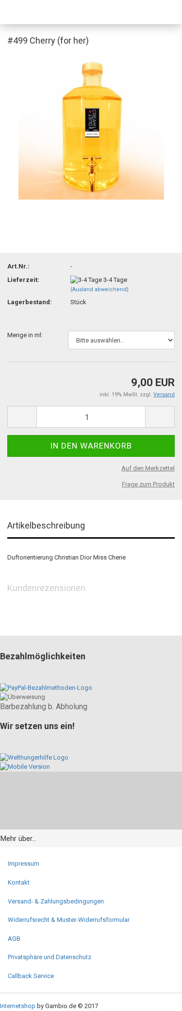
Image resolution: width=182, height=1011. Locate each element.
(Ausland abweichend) (99, 289)
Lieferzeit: (23, 279)
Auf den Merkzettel (148, 468)
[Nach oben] (155, 996)
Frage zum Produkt (148, 484)
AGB (14, 938)
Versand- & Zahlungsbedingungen (56, 901)
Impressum (23, 863)
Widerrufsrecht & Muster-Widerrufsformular (69, 919)
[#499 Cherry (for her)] (91, 126)
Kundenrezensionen (46, 588)
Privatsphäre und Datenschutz (49, 957)
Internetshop (17, 1006)
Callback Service (31, 976)
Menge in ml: (25, 335)
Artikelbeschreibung (46, 525)
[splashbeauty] (31, 12)
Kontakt (19, 882)
